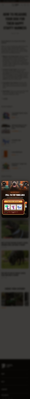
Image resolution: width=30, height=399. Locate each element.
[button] (25, 207)
